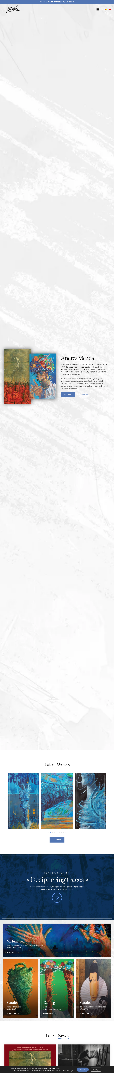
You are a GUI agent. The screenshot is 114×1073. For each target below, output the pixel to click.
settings (70, 1071)
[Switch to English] (110, 9)
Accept (82, 1069)
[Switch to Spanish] (106, 9)
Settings (96, 1069)
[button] (98, 10)
